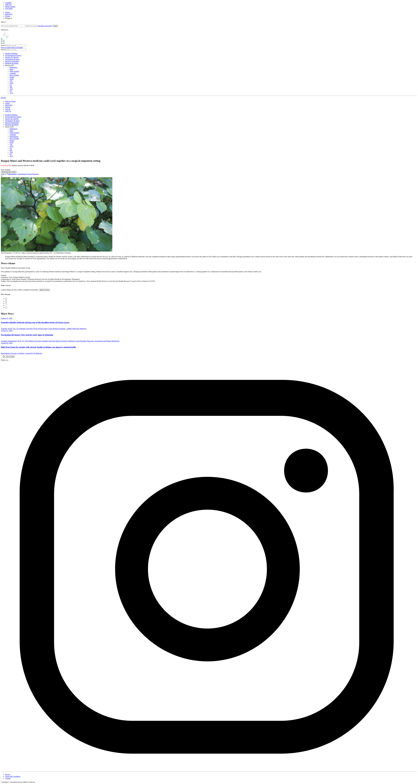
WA (11, 87)
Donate (20, 47)
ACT (11, 93)
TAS (11, 89)
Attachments (22, 174)
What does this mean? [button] (9, 172)
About (7, 12)
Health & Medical (11, 53)
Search (3, 45)
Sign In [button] (9, 18)
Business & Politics (12, 63)
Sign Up (14, 47)
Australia (13, 73)
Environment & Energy (13, 55)
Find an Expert (6, 47)
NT (11, 91)
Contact (8, 778)
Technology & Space (12, 59)
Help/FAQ (9, 14)
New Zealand (14, 75)
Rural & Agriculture (12, 61)
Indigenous (13, 67)
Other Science (14, 71)
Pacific (12, 77)
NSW (11, 79)
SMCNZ (8, 5)
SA (11, 85)
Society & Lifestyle (12, 57)
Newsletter (9, 8)
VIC (11, 81)
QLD (11, 83)
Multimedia (12, 174)
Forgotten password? (45, 26)
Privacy (7, 774)
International (14, 137)
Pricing (7, 16)
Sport (11, 69)
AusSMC (8, 3)
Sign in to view (44, 290)
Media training (10, 7)
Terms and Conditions (12, 776)
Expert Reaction (33, 174)
